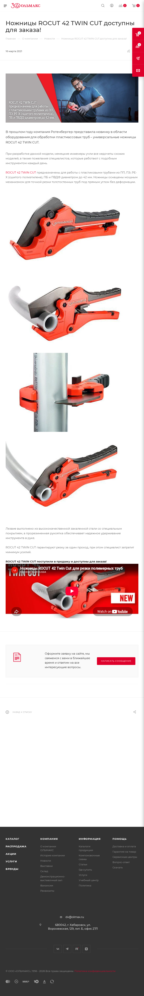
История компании (52, 855)
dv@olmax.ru (74, 917)
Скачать (117, 867)
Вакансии (46, 885)
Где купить (85, 869)
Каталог (12, 838)
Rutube (77, 949)
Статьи (83, 864)
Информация (90, 838)
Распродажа (16, 846)
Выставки (46, 865)
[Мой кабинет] (111, 6)
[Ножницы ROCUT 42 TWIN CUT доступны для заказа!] (72, 98)
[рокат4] (65, 310)
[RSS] (128, 51)
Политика (85, 885)
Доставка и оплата (124, 846)
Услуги (11, 861)
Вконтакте (58, 949)
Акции (11, 853)
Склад (44, 871)
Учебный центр (89, 880)
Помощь (119, 838)
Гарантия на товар (124, 851)
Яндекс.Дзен (86, 949)
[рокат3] (65, 392)
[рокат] (65, 228)
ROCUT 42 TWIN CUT (21, 172)
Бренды (12, 868)
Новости (45, 860)
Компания (49, 838)
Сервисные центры (124, 856)
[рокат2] (65, 474)
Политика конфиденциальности (95, 971)
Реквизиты (47, 890)
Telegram (67, 949)
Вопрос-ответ (121, 862)
